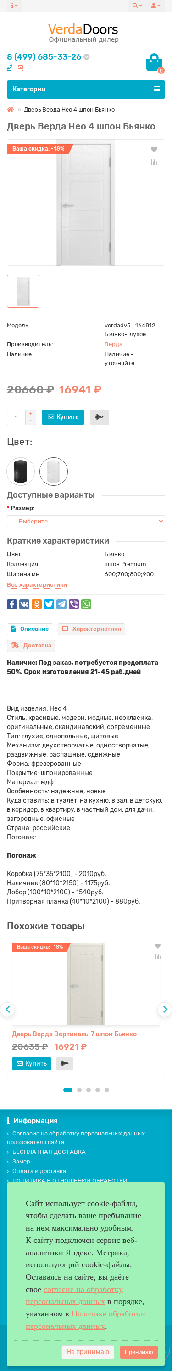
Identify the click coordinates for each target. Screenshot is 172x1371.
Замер (21, 1161)
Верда (113, 344)
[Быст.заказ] (99, 417)
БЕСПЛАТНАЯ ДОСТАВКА (49, 1151)
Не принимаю (88, 1352)
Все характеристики (37, 584)
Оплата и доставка (39, 1171)
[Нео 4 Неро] (20, 471)
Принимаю (139, 1352)
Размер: (23, 508)
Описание (34, 628)
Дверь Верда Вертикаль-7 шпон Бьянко (74, 1034)
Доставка (37, 645)
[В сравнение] (154, 162)
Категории (29, 89)
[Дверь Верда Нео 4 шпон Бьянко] (86, 202)
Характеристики (96, 628)
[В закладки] (154, 149)
